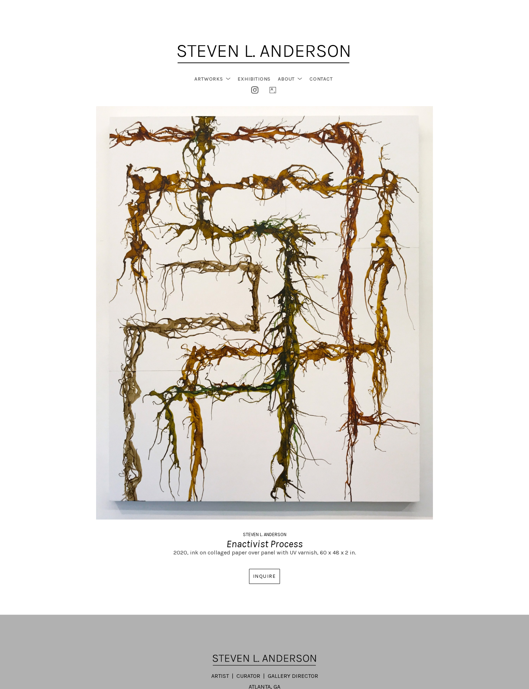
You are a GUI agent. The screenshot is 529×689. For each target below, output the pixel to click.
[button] (212, 79)
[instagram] (254, 90)
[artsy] (272, 90)
